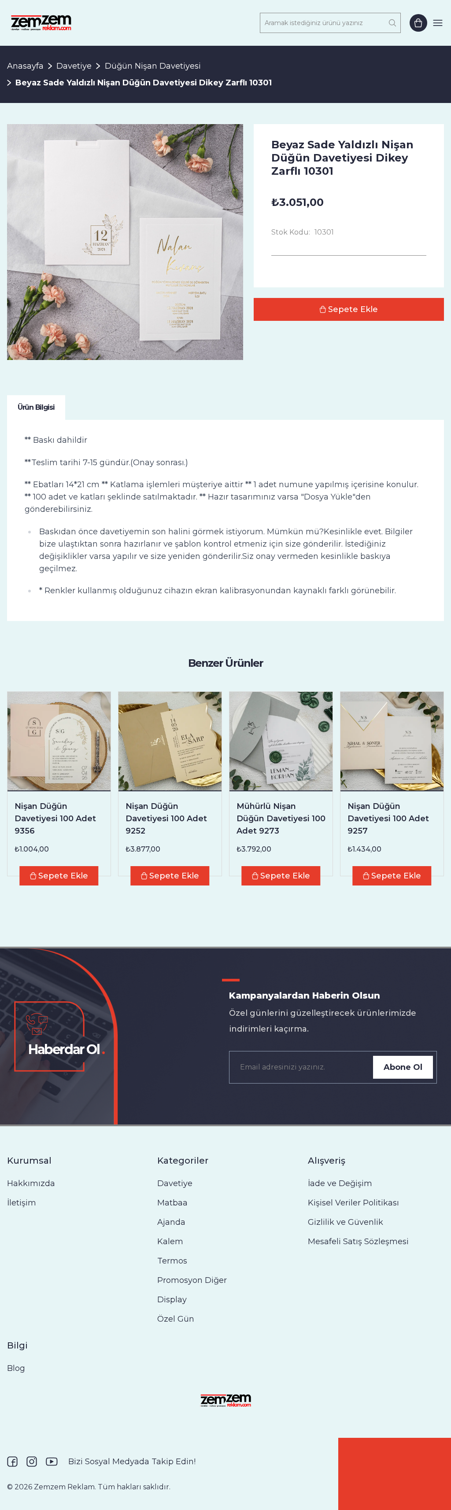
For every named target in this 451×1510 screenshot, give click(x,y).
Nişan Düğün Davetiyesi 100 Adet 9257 (388, 818)
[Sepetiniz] (418, 23)
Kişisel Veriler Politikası (353, 1203)
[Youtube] (52, 1461)
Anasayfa (25, 66)
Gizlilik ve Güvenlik (345, 1222)
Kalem (170, 1241)
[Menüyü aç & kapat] (438, 23)
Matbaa (172, 1203)
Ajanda (171, 1222)
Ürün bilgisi (36, 407)
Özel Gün (175, 1319)
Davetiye (74, 66)
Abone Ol (403, 1067)
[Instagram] (31, 1461)
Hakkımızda (31, 1183)
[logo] (40, 22)
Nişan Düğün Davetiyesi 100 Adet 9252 (166, 818)
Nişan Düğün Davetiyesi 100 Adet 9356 (55, 818)
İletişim (21, 1203)
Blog (16, 1368)
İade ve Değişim (340, 1183)
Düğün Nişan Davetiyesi (153, 66)
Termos (172, 1261)
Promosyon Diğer (192, 1280)
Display (172, 1299)
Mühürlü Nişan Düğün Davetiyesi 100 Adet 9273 (281, 818)
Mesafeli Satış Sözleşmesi (358, 1241)
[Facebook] (12, 1461)
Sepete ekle (353, 309)
